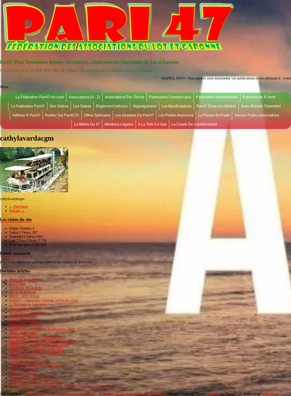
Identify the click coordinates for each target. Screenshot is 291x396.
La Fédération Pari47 (28, 106)
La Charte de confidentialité (194, 124)
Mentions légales (119, 124)
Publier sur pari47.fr (62, 115)
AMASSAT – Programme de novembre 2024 (41, 329)
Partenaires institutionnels (217, 97)
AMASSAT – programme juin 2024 (35, 353)
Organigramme (145, 106)
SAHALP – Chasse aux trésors (31, 378)
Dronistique (17, 308)
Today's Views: (20, 232)
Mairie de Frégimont (23, 370)
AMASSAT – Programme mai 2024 (35, 366)
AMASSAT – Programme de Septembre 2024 (42, 341)
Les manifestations (176, 106)
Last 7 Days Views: (23, 241)
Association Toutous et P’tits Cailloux (36, 382)
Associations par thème (124, 97)
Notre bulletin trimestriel (261, 106)
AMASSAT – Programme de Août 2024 (38, 345)
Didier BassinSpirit (22, 317)
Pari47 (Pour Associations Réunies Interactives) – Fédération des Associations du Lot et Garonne (89, 61)
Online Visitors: (21, 228)
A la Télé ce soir (152, 124)
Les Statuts (82, 106)
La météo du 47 (87, 124)
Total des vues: (20, 245)
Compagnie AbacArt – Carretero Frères (37, 337)
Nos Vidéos (59, 106)
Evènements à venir (259, 97)
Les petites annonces (175, 115)
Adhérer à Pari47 (26, 115)
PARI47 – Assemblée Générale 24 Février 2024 (43, 300)
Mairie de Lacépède (23, 374)
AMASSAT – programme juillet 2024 (36, 349)
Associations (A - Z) (84, 97)
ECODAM (17, 284)
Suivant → (17, 211)
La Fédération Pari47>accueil (40, 97)
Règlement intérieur (112, 106)
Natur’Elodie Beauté (24, 321)
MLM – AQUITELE (24, 296)
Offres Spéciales (97, 115)
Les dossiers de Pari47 (134, 115)
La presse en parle (214, 115)
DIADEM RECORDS (25, 288)
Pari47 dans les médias (216, 106)
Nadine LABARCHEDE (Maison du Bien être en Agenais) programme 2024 (64, 386)
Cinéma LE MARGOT (26, 325)
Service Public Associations (256, 115)
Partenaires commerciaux (170, 97)
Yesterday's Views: (23, 236)
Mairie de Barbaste (22, 292)
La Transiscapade (21, 357)
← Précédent (18, 206)
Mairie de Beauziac (23, 333)
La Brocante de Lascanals (27, 304)
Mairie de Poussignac (24, 280)
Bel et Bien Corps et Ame (27, 312)
